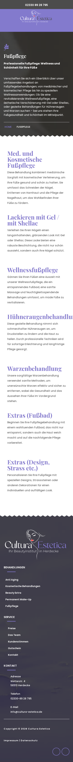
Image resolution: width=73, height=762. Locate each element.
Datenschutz (29, 740)
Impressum (11, 740)
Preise (12, 628)
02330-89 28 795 (21, 698)
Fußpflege (23, 127)
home (8, 127)
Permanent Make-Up (18, 599)
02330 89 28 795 (36, 5)
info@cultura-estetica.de (26, 712)
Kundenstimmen (18, 641)
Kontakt (13, 655)
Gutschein (14, 648)
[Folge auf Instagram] (65, 752)
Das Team (14, 635)
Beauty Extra (13, 592)
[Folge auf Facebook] (56, 752)
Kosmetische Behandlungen (22, 586)
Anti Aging (11, 579)
